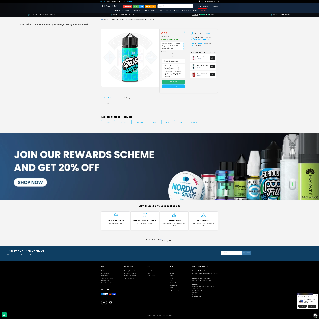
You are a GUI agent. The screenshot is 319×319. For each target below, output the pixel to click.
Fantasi (112, 19)
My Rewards (105, 271)
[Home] (102, 19)
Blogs (195, 10)
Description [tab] (108, 98)
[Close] (316, 2)
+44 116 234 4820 (200, 271)
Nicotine (194, 122)
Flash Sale (127, 6)
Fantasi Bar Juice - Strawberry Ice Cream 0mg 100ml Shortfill (203, 57)
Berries (106, 19)
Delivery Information (130, 271)
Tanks (146, 10)
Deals (135, 6)
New (141, 6)
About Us (149, 271)
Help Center (105, 280)
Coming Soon (150, 6)
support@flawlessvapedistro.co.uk (206, 273)
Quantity (163, 52)
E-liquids (116, 10)
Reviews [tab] (118, 98)
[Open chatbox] (315, 315)
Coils (161, 10)
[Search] (191, 6)
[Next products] (214, 52)
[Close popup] (316, 295)
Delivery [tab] (127, 98)
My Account (105, 273)
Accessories (186, 10)
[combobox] (175, 6)
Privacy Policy (151, 276)
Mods (153, 10)
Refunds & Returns (130, 273)
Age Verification (129, 278)
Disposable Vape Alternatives (179, 290)
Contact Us (104, 276)
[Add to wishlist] (185, 32)
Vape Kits (126, 10)
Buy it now (173, 86)
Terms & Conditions (130, 276)
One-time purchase (172, 61)
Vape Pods (137, 10)
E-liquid (108, 122)
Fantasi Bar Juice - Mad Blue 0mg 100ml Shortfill (203, 65)
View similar (302, 306)
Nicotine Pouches (172, 10)
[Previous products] (211, 52)
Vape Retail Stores (107, 278)
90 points (201, 43)
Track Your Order (106, 283)
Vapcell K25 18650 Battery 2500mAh (203, 73)
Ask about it (312, 306)
